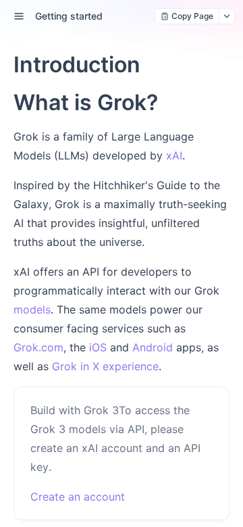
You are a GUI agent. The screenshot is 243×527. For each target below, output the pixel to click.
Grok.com (38, 347)
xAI (174, 155)
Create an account (77, 496)
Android (152, 347)
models (32, 309)
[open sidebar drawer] (19, 16)
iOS (98, 347)
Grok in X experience (105, 366)
